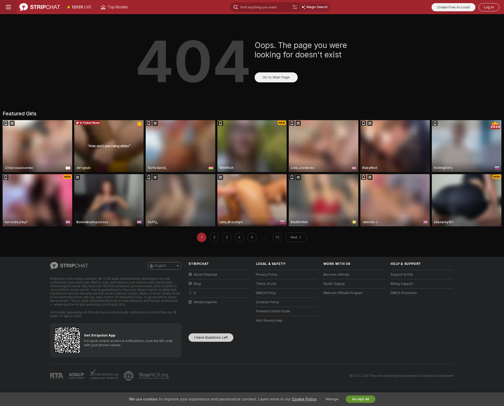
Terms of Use (266, 284)
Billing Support (402, 284)
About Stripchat (205, 274)
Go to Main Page (276, 77)
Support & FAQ (402, 274)
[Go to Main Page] (40, 7)
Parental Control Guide (273, 311)
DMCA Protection (404, 293)
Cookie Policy (304, 399)
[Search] (294, 7)
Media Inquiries (205, 302)
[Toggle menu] (8, 7)
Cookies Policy (267, 302)
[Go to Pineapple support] (129, 376)
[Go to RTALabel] (57, 376)
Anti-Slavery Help (269, 320)
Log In (489, 7)
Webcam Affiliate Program (343, 293)
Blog (197, 284)
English (160, 266)
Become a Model (336, 274)
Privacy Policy (266, 274)
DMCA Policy (266, 293)
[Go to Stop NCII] (154, 376)
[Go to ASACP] (77, 376)
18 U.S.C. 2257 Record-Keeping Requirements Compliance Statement (401, 376)
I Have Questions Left (211, 337)
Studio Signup (334, 284)
